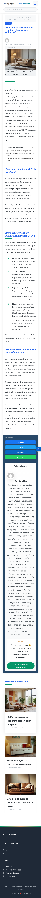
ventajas (16, 221)
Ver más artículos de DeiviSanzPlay (21, 666)
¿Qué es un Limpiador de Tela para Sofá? (19, 151)
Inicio (8, 17)
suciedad (15, 185)
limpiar (7, 100)
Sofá (12, 17)
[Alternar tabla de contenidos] (31, 147)
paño (24, 304)
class (6, 107)
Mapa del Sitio (9, 876)
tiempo (28, 113)
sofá (29, 362)
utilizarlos (9, 123)
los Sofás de (8, 179)
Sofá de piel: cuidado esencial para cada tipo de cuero (20, 803)
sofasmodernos (13, 90)
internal (11, 107)
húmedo (29, 304)
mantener (33, 130)
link (16, 107)
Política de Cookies (11, 873)
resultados (15, 252)
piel (19, 130)
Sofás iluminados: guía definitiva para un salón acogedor (19, 721)
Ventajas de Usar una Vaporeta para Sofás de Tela (20, 159)
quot (10, 97)
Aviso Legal (8, 867)
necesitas (16, 211)
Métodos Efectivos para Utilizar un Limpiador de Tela (20, 154)
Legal (5, 854)
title (22, 100)
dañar (20, 198)
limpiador (13, 188)
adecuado (20, 297)
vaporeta (11, 359)
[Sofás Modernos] (9, 3)
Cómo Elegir (29, 120)
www (6, 90)
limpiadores (9, 120)
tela (18, 100)
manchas (7, 113)
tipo (14, 208)
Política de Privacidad (12, 870)
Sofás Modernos (25, 3)
